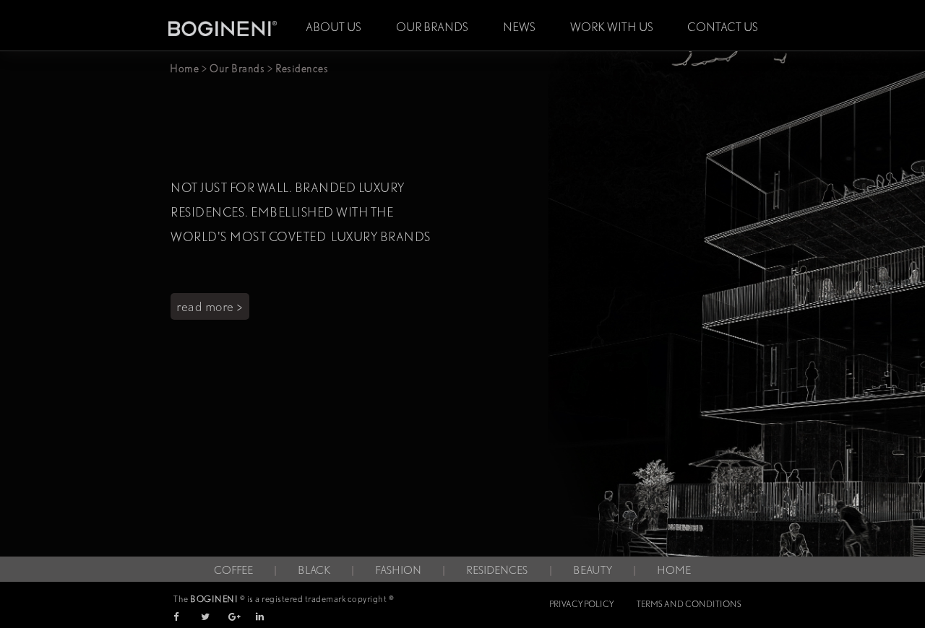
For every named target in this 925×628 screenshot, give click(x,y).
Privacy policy (581, 603)
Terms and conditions (689, 603)
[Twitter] (213, 617)
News (519, 27)
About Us (333, 27)
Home (184, 68)
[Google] (241, 617)
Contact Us (723, 27)
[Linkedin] (268, 617)
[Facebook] (186, 617)
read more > (210, 306)
